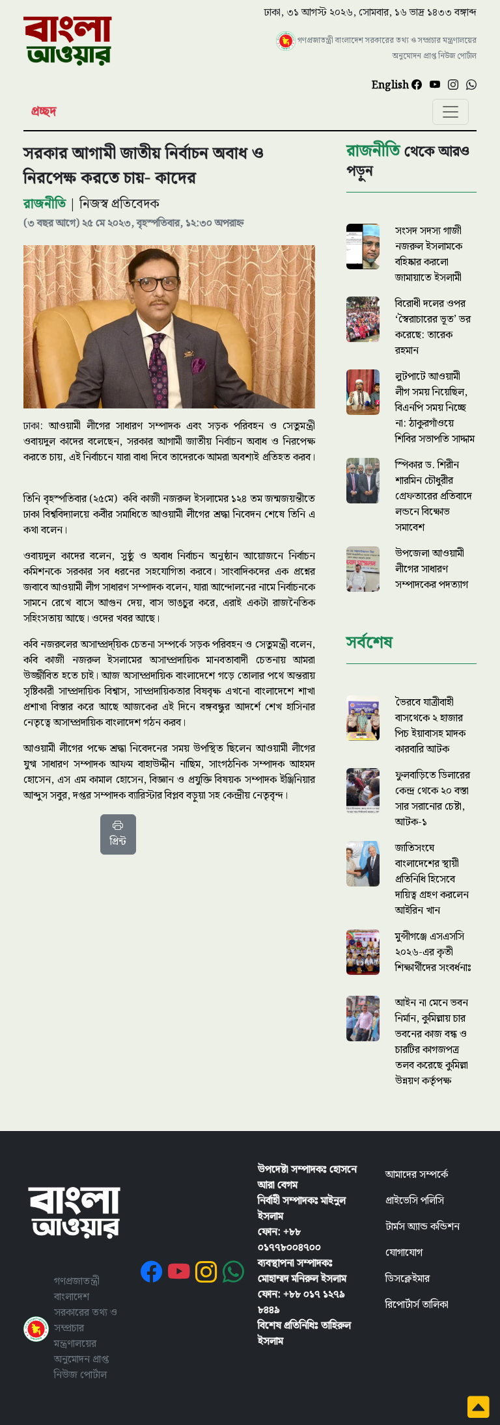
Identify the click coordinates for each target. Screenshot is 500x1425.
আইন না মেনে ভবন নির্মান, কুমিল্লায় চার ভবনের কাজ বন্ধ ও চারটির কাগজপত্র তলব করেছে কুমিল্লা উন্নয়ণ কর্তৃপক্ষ (431, 1042)
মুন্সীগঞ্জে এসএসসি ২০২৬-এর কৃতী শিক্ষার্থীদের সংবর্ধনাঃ (433, 952)
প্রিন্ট (118, 842)
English (391, 85)
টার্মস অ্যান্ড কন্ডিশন (422, 1227)
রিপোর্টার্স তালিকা (417, 1305)
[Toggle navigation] (450, 112)
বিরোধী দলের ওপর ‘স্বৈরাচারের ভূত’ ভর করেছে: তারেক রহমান (433, 327)
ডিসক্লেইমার (407, 1279)
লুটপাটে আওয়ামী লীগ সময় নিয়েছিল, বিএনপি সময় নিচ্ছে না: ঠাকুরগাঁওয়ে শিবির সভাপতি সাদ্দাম (435, 408)
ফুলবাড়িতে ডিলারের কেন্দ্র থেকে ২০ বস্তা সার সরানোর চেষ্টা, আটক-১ (432, 799)
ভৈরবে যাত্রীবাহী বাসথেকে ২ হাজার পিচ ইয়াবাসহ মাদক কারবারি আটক (430, 726)
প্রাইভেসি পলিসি (414, 1201)
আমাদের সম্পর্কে (416, 1175)
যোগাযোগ (404, 1253)
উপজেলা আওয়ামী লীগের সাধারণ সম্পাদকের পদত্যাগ (431, 569)
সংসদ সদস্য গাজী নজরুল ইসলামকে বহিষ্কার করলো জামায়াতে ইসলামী (428, 254)
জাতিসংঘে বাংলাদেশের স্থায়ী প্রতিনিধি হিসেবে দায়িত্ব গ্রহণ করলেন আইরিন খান (432, 879)
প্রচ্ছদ (43, 111)
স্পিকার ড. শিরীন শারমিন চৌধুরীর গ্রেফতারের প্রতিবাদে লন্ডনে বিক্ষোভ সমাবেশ (433, 496)
